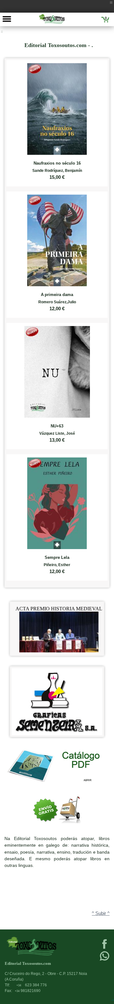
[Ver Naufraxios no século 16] (57, 107)
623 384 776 (31, 985)
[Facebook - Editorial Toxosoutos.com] (104, 948)
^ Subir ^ (101, 913)
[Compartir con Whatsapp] (104, 960)
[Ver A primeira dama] (57, 239)
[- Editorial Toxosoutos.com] (52, 19)
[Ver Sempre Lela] (57, 501)
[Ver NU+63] (57, 370)
